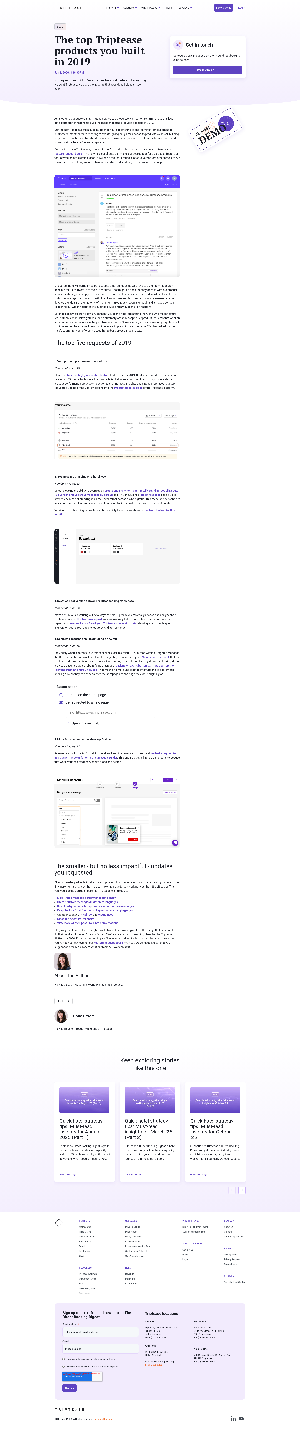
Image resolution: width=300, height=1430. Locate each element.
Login (185, 1259)
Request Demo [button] (205, 70)
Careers (228, 1232)
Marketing (130, 1279)
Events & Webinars (88, 1274)
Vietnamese (105, 914)
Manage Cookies (103, 1419)
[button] (242, 1190)
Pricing (185, 1254)
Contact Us (187, 1249)
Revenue (129, 1274)
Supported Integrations (193, 1232)
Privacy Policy (231, 1254)
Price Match (85, 1232)
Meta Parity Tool (87, 1288)
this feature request (89, 619)
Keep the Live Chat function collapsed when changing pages (95, 910)
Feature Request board (108, 942)
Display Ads (84, 1251)
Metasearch (85, 1227)
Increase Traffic (132, 1241)
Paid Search (85, 1241)
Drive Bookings (132, 1227)
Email (82, 1246)
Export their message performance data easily (86, 897)
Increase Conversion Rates (138, 1246)
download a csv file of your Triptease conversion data (103, 623)
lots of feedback (150, 494)
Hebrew (87, 914)
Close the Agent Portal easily (75, 918)
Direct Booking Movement (195, 1227)
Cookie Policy (230, 1264)
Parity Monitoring (133, 1236)
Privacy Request (232, 1259)
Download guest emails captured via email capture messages (95, 906)
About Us (228, 1227)
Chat (81, 1256)
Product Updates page (128, 387)
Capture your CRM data (136, 1251)
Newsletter (84, 1293)
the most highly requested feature (87, 375)
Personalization (87, 1236)
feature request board (68, 153)
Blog (81, 1283)
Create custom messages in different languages (87, 902)
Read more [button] (65, 1174)
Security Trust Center (234, 1282)
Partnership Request (234, 1236)
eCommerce (131, 1283)
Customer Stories (87, 1279)
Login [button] (241, 7)
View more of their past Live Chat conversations (87, 923)
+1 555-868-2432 (153, 1365)
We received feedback (155, 657)
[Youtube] (241, 1419)
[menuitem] (112, 7)
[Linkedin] (233, 1419)
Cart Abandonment (134, 1256)
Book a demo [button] (223, 7)
